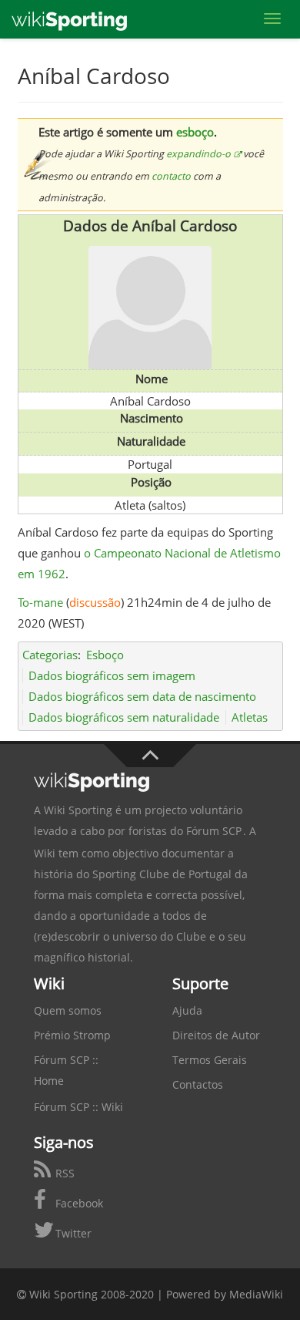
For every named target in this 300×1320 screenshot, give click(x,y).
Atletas (250, 717)
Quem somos (68, 1010)
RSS (63, 1173)
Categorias (50, 654)
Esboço (105, 654)
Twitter (72, 1233)
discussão (95, 602)
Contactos (197, 1084)
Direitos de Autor (216, 1035)
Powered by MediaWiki (224, 1294)
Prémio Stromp (72, 1035)
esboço (195, 132)
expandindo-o (198, 153)
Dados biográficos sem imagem (111, 675)
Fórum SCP (214, 830)
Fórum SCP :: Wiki (78, 1106)
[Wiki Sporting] (69, 19)
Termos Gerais (209, 1059)
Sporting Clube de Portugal (162, 874)
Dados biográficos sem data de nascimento (142, 696)
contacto (171, 176)
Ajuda (187, 1010)
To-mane (40, 602)
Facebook (77, 1203)
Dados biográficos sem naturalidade (123, 717)
